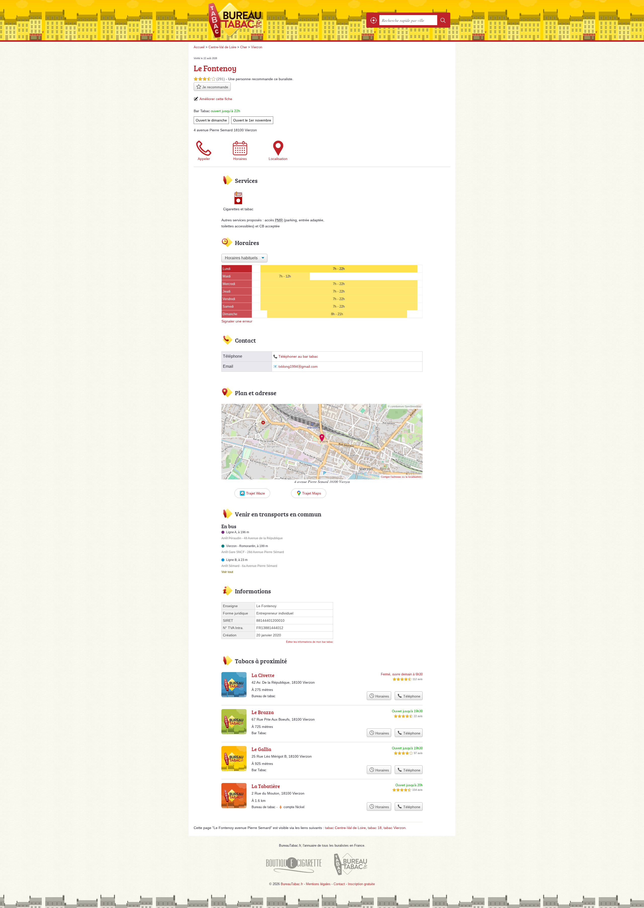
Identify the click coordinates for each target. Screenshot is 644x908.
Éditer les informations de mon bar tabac (309, 641)
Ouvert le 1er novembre (252, 120)
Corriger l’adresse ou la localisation (401, 476)
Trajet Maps (311, 493)
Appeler (204, 159)
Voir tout (227, 572)
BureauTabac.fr (249, 20)
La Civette (263, 675)
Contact (339, 884)
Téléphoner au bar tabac (298, 356)
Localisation (278, 159)
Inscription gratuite (361, 884)
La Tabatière (266, 786)
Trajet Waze (255, 493)
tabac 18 (375, 828)
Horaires (240, 159)
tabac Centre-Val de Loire (345, 828)
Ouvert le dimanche (211, 120)
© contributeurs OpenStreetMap (404, 406)
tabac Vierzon (395, 828)
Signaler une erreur (236, 321)
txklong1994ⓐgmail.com (298, 366)
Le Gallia (261, 749)
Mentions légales (318, 884)
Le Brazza (263, 712)
